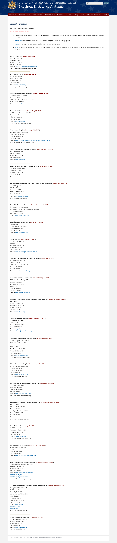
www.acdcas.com (20, 159)
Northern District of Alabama (41, 7)
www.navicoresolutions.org (23, 417)
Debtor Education (50, 15)
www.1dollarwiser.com (22, 104)
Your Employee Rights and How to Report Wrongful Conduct (41, 537)
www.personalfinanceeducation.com (26, 455)
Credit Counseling (37, 15)
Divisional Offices (24, 15)
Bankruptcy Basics (78, 15)
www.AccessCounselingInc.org (42, 140)
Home (11, 20)
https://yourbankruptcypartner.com (26, 329)
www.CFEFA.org (20, 312)
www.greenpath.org (21, 436)
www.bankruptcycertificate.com (19, 477)
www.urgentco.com (21, 527)
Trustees (106, 15)
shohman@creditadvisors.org (23, 331)
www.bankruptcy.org (16, 474)
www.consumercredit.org (22, 177)
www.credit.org (19, 504)
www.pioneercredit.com (22, 215)
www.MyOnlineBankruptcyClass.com (27, 66)
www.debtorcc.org (20, 85)
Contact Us (59, 537)
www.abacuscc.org (20, 121)
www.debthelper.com (21, 355)
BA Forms (68, 15)
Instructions (18, 40)
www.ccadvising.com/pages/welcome (26, 252)
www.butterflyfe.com (21, 232)
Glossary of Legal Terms (19, 537)
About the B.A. (13, 15)
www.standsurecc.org (21, 196)
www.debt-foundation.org (23, 393)
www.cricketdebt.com (21, 374)
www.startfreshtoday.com (22, 292)
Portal (16, 47)
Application (18, 44)
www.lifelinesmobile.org (22, 271)
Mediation (60, 15)
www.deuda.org (14, 508)
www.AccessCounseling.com (23, 140)
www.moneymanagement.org (24, 472)
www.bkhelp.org (15, 506)
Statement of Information (94, 15)
